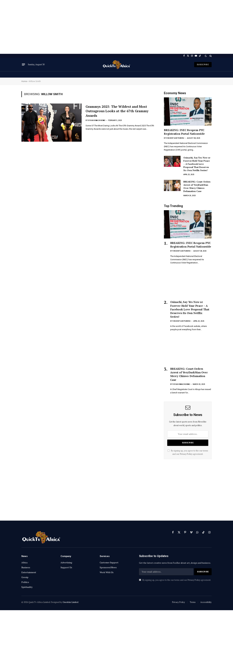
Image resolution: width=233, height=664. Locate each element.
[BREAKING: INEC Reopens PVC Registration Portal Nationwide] (188, 111)
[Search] (210, 56)
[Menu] (23, 64)
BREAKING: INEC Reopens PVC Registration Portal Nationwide (184, 131)
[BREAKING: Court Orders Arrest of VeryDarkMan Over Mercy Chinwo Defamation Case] (172, 185)
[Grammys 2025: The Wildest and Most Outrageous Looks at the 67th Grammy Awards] (51, 123)
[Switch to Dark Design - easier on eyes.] (205, 56)
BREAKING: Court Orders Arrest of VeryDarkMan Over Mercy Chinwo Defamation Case (196, 186)
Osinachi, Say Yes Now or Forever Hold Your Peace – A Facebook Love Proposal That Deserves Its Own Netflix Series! (196, 164)
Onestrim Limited (70, 602)
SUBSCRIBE (203, 64)
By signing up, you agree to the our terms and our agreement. (176, 580)
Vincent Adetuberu (175, 138)
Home (24, 81)
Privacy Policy (186, 454)
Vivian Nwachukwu (96, 120)
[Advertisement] (116, 27)
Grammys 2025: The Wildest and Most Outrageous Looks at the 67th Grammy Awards (117, 111)
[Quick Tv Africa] (116, 64)
